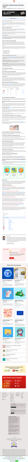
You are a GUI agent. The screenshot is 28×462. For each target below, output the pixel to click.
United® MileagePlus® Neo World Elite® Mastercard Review (19, 320)
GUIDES (4, 215)
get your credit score (10, 83)
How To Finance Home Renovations (11, 354)
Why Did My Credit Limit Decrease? (21, 174)
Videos (22, 396)
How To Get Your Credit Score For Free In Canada (19, 338)
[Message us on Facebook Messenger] (2, 399)
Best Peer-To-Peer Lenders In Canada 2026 (11, 358)
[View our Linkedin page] (5, 399)
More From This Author (10, 243)
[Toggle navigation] (1, 1)
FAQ (21, 398)
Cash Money (10, 220)
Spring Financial (11, 229)
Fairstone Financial (11, 222)
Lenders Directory (12, 401)
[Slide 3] (14, 259)
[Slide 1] (12, 259)
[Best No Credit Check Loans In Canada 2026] (8, 293)
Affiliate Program (18, 395)
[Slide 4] (15, 259)
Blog (21, 394)
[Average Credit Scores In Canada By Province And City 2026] (20, 293)
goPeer (10, 223)
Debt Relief (11, 395)
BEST (3, 212)
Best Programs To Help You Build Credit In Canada (7, 174)
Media (22, 395)
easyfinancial (10, 221)
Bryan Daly (7, 8)
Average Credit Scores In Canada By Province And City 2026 (19, 301)
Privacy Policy (15, 438)
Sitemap (22, 397)
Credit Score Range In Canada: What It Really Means (8, 320)
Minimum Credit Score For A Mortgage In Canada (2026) (13, 345)
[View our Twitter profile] (3, 399)
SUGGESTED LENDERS (6, 217)
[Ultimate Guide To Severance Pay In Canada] (4, 350)
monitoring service (21, 121)
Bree (9, 219)
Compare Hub (5, 23)
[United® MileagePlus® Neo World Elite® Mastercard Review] (20, 313)
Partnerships (17, 394)
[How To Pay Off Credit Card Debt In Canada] (20, 273)
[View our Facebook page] (4, 399)
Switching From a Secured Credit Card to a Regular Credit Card (14, 175)
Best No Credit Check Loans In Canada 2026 (8, 300)
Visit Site (23, 90)
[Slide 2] (13, 259)
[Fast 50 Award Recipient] (8, 371)
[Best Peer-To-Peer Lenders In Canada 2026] (4, 359)
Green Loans (10, 224)
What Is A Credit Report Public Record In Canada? (8, 338)
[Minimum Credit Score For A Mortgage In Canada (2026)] (4, 346)
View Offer (11, 258)
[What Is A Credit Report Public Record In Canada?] (8, 332)
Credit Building (12, 397)
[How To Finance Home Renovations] (4, 355)
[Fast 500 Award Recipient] (21, 371)
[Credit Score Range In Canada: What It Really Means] (8, 313)
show (16, 18)
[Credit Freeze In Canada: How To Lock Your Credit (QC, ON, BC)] (8, 273)
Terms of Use (19, 438)
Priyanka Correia (15, 8)
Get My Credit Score (13, 407)
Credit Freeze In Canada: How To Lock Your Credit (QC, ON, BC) (7, 280)
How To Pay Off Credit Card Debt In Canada (19, 280)
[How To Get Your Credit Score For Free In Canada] (20, 332)
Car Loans (11, 396)
